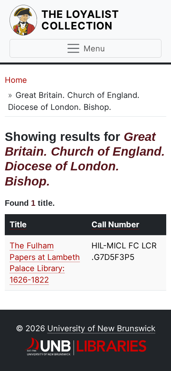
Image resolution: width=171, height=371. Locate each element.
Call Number (115, 224)
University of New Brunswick (101, 328)
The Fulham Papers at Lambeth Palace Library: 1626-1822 (45, 263)
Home (16, 80)
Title (18, 224)
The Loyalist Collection (101, 20)
